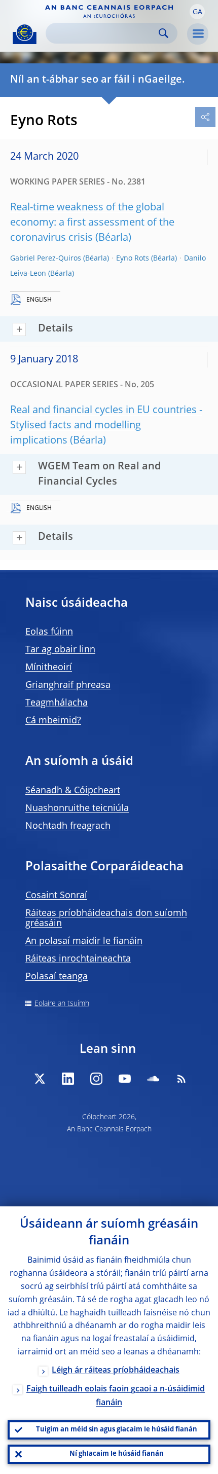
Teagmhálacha (56, 703)
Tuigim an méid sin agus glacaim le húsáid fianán (116, 1429)
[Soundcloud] (153, 1078)
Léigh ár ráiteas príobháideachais (115, 1371)
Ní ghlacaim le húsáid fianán (116, 1454)
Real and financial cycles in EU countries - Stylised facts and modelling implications (106, 426)
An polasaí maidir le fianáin (83, 941)
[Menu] (197, 34)
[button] (197, 11)
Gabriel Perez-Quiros (45, 258)
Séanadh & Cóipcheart (72, 790)
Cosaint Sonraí (56, 895)
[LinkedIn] (68, 1078)
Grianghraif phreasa (68, 685)
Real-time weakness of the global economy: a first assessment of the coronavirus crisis (92, 223)
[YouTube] (125, 1078)
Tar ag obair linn (60, 649)
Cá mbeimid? (53, 720)
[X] (39, 1078)
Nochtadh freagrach (68, 826)
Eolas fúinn (49, 632)
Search (163, 33)
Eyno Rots (132, 258)
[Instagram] (96, 1078)
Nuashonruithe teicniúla (77, 808)
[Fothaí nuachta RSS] (181, 1078)
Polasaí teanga (56, 976)
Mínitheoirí (48, 667)
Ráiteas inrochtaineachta (78, 959)
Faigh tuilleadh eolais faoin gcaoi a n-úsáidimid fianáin (115, 1396)
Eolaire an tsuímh (61, 1003)
